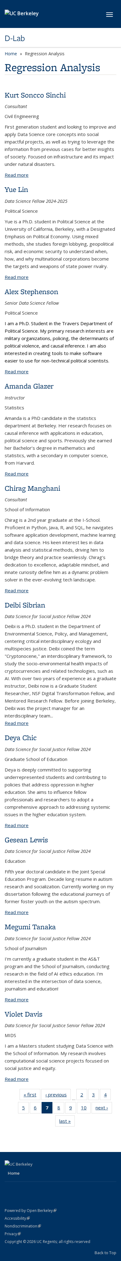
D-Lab (15, 38)
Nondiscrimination (23, 1226)
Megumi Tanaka (30, 926)
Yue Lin (16, 189)
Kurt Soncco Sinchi (35, 95)
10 (86, 1108)
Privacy (13, 1233)
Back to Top (105, 1252)
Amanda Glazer (29, 386)
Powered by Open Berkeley (30, 1210)
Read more (17, 175)
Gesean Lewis (26, 839)
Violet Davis (24, 1014)
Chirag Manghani (32, 488)
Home (11, 54)
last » (67, 1122)
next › (104, 1108)
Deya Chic (21, 737)
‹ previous (58, 1095)
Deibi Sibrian (25, 605)
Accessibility (17, 1218)
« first (32, 1095)
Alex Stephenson (31, 291)
